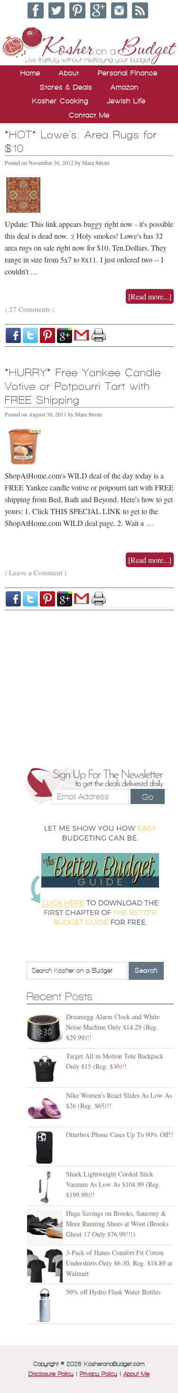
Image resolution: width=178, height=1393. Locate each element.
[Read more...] (149, 296)
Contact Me (89, 115)
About (69, 73)
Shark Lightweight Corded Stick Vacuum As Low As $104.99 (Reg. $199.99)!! (113, 1184)
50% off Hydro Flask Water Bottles (113, 1291)
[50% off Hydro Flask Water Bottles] (46, 1305)
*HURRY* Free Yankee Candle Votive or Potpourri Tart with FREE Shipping (83, 386)
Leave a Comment (36, 572)
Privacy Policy (98, 1374)
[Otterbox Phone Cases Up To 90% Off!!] (46, 1148)
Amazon (125, 87)
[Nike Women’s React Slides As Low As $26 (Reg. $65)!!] (46, 1108)
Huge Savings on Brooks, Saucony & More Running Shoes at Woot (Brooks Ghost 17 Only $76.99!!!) (117, 1224)
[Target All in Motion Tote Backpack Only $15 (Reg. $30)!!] (46, 1069)
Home (30, 73)
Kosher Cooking (60, 101)
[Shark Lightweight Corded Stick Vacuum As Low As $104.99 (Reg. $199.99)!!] (46, 1187)
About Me (136, 1374)
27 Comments (29, 309)
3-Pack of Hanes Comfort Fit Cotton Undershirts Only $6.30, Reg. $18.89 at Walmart (119, 1263)
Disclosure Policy (51, 1374)
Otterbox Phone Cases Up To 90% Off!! (119, 1134)
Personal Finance (128, 73)
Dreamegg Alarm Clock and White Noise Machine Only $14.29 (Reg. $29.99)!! (112, 1027)
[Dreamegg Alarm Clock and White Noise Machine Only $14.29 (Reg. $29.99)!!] (46, 1030)
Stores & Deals (66, 87)
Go (147, 797)
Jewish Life (126, 101)
